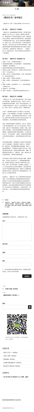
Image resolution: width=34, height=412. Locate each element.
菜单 (18, 9)
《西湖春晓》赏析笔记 (8, 359)
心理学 (12, 205)
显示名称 (5, 244)
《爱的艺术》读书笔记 (19, 203)
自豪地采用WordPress (8, 408)
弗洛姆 (9, 205)
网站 (3, 261)
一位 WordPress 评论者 (9, 377)
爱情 (16, 205)
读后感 (8, 206)
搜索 (3, 303)
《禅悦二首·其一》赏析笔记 (10, 352)
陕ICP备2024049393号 (8, 400)
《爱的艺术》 (7, 202)
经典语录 (19, 205)
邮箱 (4, 252)
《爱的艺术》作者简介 (15, 202)
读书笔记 (6, 199)
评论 (4, 221)
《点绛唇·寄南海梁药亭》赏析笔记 (11, 362)
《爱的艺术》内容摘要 (25, 202)
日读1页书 (18, 400)
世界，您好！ (25, 377)
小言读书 (6, 2)
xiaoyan (14, 15)
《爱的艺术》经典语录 (9, 203)
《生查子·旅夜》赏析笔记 (9, 356)
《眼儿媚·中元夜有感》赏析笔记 (11, 366)
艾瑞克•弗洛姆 (25, 205)
